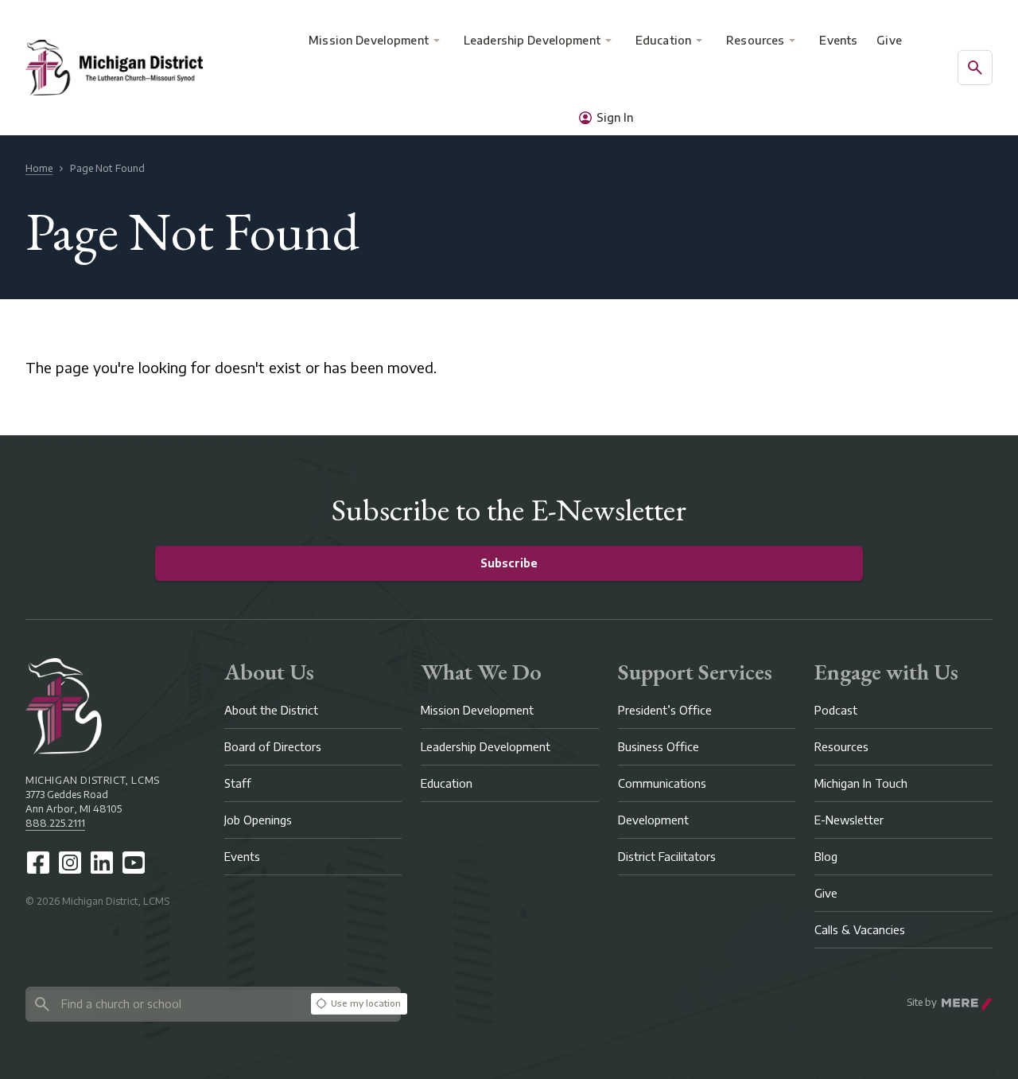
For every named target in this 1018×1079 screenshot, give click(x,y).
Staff (237, 783)
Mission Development (369, 40)
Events (838, 40)
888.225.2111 (55, 823)
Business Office (658, 747)
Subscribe (509, 563)
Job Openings (258, 820)
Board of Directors (272, 747)
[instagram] (70, 862)
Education (663, 40)
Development (653, 820)
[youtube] (133, 862)
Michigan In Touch (860, 783)
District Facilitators (667, 856)
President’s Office (665, 710)
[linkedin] (102, 862)
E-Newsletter (849, 820)
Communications (662, 783)
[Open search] (975, 67)
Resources (755, 40)
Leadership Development (532, 40)
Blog (825, 856)
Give (889, 40)
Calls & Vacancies (859, 930)
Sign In (615, 117)
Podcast (835, 710)
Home (38, 168)
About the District (271, 710)
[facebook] (38, 862)
